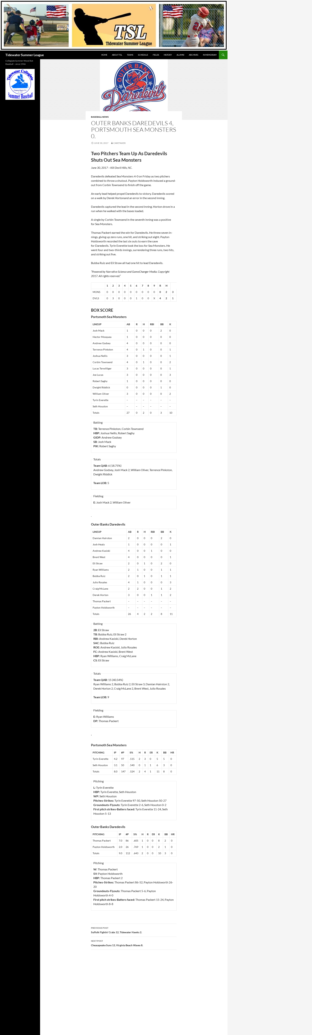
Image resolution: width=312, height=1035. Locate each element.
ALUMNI (180, 55)
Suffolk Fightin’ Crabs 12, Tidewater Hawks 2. (116, 930)
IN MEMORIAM (209, 55)
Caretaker (119, 143)
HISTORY (168, 55)
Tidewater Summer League (24, 55)
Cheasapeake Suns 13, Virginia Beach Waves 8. (117, 943)
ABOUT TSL (117, 55)
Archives (193, 55)
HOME (104, 55)
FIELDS (156, 55)
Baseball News (100, 117)
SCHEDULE (143, 55)
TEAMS (130, 55)
